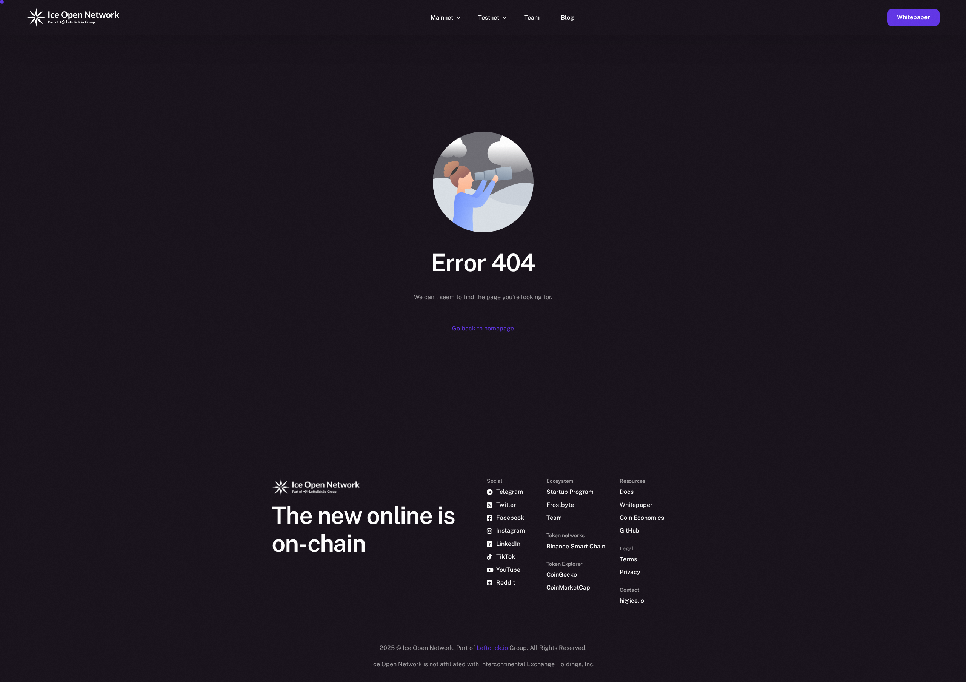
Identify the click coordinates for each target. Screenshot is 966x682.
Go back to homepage (483, 328)
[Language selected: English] (773, 675)
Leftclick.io (493, 647)
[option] (600, 675)
